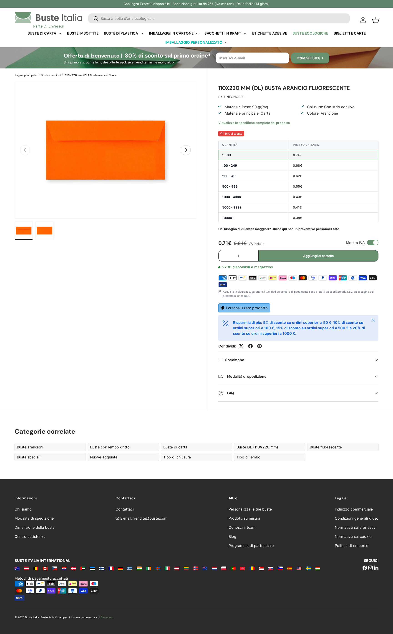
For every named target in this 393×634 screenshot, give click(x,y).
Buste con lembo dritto (110, 447)
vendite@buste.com (150, 518)
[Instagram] (370, 568)
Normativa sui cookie (353, 536)
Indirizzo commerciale (354, 509)
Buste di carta (42, 33)
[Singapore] (261, 568)
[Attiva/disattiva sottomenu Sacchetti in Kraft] (245, 33)
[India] (139, 568)
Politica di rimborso (351, 545)
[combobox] (219, 18)
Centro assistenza (30, 536)
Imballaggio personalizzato (193, 42)
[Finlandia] (101, 568)
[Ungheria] (317, 568)
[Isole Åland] (158, 568)
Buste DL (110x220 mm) (257, 447)
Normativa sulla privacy (355, 527)
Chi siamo (23, 509)
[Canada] (45, 568)
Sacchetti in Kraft (222, 33)
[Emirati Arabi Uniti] (82, 568)
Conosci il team (242, 527)
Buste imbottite (82, 33)
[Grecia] (129, 568)
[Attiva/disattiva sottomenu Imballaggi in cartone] (197, 33)
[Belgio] (35, 568)
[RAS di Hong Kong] (242, 568)
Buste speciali (28, 457)
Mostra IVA (355, 242)
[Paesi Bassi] (214, 568)
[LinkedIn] (376, 568)
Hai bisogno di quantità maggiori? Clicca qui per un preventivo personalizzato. (279, 229)
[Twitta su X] (241, 346)
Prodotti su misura (244, 518)
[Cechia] (54, 568)
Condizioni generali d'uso (356, 518)
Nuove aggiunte (103, 457)
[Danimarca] (73, 568)
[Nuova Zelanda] (205, 568)
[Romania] (251, 568)
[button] (376, 20)
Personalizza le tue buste (250, 509)
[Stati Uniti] (299, 568)
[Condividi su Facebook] (250, 346)
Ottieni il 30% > (310, 58)
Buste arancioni (51, 75)
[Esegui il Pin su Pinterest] (259, 346)
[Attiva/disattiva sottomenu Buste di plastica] (141, 33)
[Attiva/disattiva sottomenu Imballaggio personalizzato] (226, 42)
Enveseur (106, 617)
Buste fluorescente (326, 447)
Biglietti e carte (350, 33)
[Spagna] (289, 568)
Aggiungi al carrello (318, 256)
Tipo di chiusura (177, 457)
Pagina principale (26, 75)
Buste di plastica (121, 33)
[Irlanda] (148, 568)
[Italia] (167, 568)
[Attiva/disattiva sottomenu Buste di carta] (60, 33)
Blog (232, 536)
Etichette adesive (269, 33)
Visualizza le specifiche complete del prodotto (254, 123)
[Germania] (120, 568)
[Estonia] (92, 568)
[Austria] (26, 568)
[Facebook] (365, 568)
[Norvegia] (195, 568)
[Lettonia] (176, 568)
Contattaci (125, 509)
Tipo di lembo (248, 457)
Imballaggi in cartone (171, 33)
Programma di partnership (251, 545)
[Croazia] (64, 568)
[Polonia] (223, 568)
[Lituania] (186, 568)
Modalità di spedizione (34, 518)
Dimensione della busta (35, 527)
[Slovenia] (280, 568)
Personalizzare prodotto (247, 308)
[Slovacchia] (270, 568)
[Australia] (17, 568)
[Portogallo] (233, 568)
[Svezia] (308, 568)
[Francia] (110, 568)
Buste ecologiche (310, 33)
